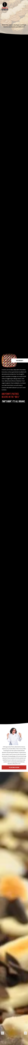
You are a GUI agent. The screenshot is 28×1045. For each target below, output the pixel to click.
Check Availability (19, 360)
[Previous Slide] (2, 1033)
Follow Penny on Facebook (14, 767)
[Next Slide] (25, 1033)
